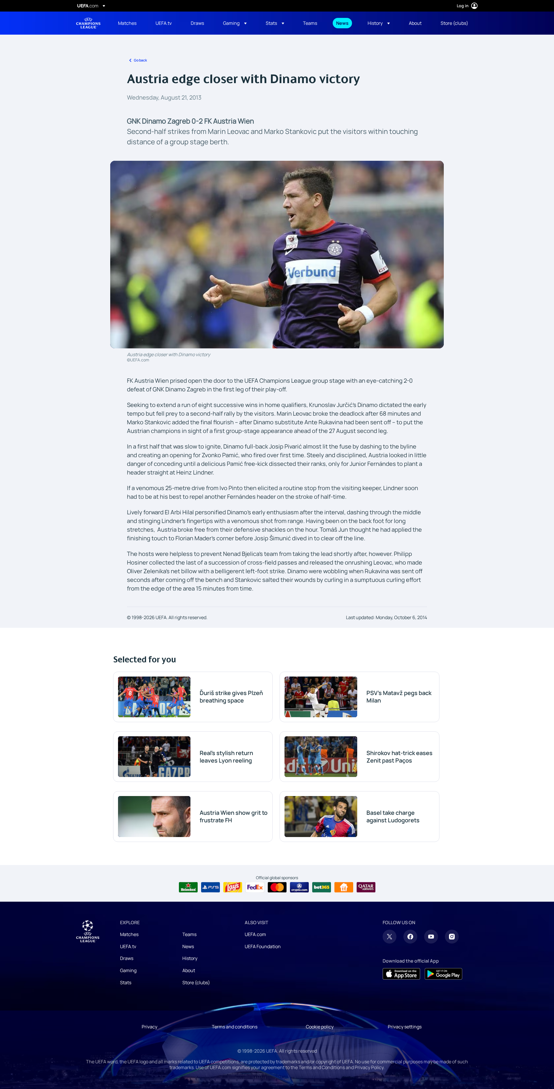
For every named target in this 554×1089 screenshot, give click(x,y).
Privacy (149, 1026)
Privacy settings (405, 1026)
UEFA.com (255, 934)
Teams (189, 934)
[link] (127, 23)
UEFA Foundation (263, 946)
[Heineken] (188, 887)
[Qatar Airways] (366, 887)
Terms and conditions (234, 1026)
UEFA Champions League (88, 23)
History (189, 958)
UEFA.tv (128, 946)
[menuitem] (129, 23)
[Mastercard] (277, 887)
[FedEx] (255, 887)
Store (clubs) (196, 982)
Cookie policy (320, 1026)
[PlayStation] (210, 887)
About (188, 970)
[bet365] (321, 887)
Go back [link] (140, 60)
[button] (234, 23)
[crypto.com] (299, 887)
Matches (129, 934)
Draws (126, 958)
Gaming (128, 970)
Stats (125, 982)
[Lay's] (232, 887)
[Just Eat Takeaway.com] (343, 887)
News (188, 946)
